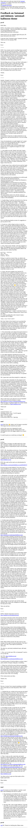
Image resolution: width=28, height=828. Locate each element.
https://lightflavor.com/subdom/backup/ (10, 615)
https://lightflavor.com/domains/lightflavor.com (11, 736)
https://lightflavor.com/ (6, 459)
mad (2, 825)
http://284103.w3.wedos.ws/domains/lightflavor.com (13, 764)
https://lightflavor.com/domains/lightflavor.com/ (12, 535)
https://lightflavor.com (15, 404)
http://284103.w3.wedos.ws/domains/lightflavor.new (13, 401)
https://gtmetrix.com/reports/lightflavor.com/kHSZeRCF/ (14, 465)
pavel (2, 424)
